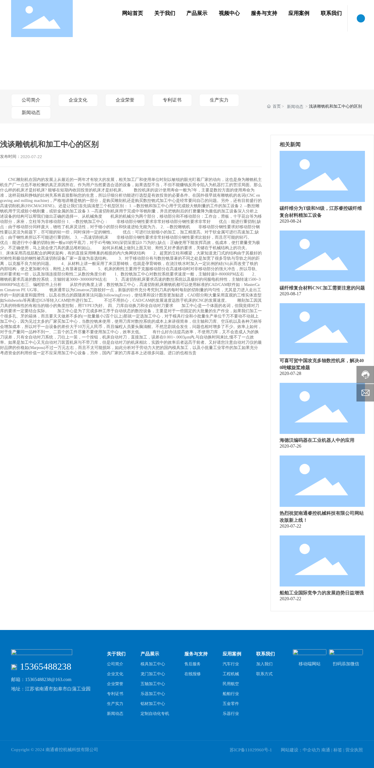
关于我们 (164, 13)
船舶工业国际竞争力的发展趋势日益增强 (322, 592)
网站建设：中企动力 (300, 750)
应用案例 (298, 13)
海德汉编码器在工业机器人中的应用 (317, 440)
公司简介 (31, 99)
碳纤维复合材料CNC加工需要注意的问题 (322, 287)
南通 (325, 750)
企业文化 (78, 99)
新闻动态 (31, 112)
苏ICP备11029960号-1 (251, 750)
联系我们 (331, 13)
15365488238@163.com (48, 679)
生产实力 (219, 99)
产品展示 (196, 13)
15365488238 (45, 666)
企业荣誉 (125, 99)
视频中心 (229, 13)
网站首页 (132, 13)
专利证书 (172, 99)
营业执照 (354, 750)
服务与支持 (264, 13)
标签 (337, 750)
